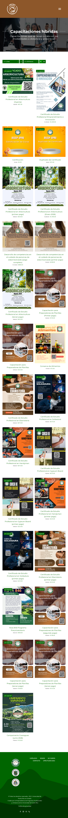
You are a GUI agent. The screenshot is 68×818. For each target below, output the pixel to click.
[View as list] (44, 61)
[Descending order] (21, 61)
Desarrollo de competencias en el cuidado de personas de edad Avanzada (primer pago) (50, 257)
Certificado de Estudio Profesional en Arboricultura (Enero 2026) (50, 211)
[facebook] (20, 811)
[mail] (26, 811)
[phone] (29, 811)
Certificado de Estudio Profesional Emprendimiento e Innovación (50, 117)
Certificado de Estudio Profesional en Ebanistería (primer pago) (50, 577)
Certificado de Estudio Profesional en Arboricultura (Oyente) (18, 99)
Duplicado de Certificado (50, 160)
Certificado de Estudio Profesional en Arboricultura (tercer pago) (18, 314)
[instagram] (23, 811)
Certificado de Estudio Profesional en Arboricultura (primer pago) (18, 211)
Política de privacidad (24, 806)
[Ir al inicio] (12, 9)
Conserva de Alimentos (50, 366)
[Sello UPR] (15, 779)
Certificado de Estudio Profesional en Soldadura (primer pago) (18, 576)
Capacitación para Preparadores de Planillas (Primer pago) (50, 313)
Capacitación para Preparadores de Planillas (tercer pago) (18, 683)
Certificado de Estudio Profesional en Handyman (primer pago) (50, 514)
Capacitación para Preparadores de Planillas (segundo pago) (50, 630)
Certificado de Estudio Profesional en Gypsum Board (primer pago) (18, 521)
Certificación (17, 160)
